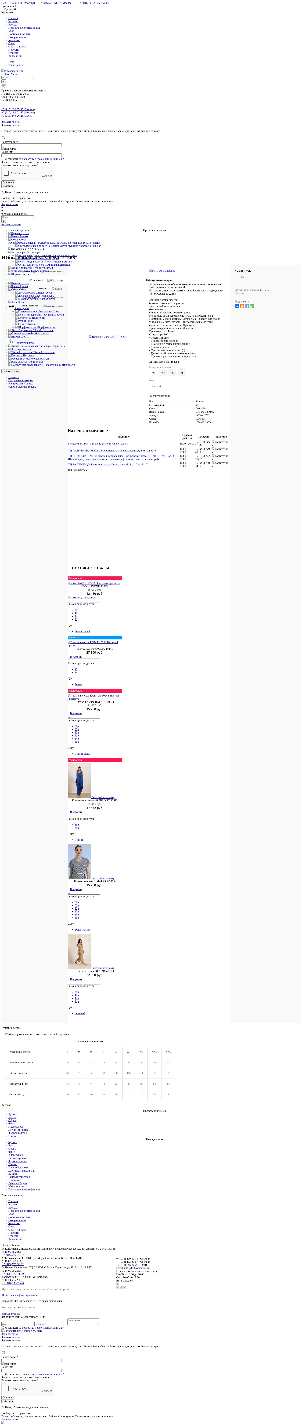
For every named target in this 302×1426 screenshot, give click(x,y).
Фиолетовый (82, 631)
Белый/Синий (83, 929)
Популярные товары (20, 380)
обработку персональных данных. (42, 158)
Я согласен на (34, 158)
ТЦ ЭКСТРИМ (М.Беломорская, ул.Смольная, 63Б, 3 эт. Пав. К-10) (108, 464)
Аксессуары (15, 1126)
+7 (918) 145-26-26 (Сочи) (93, 2)
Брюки (12, 1117)
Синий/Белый (83, 753)
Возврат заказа (17, 37)
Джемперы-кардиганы (21, 1170)
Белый (78, 684)
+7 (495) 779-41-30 (13, 1273)
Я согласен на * (34, 1327)
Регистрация (15, 65)
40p (77, 732)
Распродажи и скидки (21, 383)
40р (77, 908)
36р (77, 902)
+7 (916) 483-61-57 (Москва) (55, 2)
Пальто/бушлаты (18, 1167)
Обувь (12, 1120)
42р (77, 911)
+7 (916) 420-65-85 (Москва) (18, 2)
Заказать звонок (10, 121)
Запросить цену (32, 1330)
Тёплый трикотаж (19, 1176)
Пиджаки (14, 1180)
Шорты (12, 1136)
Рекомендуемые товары (22, 386)
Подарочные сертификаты (24, 27)
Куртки (12, 1114)
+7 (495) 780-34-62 (13, 1264)
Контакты (14, 40)
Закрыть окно (9, 204)
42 (76, 616)
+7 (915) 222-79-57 (13, 1254)
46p (77, 741)
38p (77, 729)
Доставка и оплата (19, 33)
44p (77, 738)
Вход (11, 61)
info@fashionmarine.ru (137, 1267)
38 (76, 609)
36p (77, 726)
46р (77, 917)
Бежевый (80, 1013)
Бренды (12, 24)
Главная (13, 18)
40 (76, 613)
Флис (11, 1123)
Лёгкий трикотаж (18, 1129)
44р (77, 914)
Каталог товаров (11, 224)
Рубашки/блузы (17, 1183)
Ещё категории (11, 371)
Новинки (13, 377)
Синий (79, 839)
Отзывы (13, 52)
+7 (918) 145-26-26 (13, 1283)
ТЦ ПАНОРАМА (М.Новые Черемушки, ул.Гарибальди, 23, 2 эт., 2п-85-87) (113, 450)
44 (76, 619)
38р (77, 905)
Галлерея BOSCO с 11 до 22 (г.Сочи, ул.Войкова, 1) (98, 443)
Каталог (13, 21)
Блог (11, 30)
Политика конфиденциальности (21, 1295)
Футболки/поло (17, 1132)
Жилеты (13, 1173)
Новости (13, 49)
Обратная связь (17, 46)
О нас (11, 43)
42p (77, 735)
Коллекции (15, 55)
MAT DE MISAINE (205, 411)
